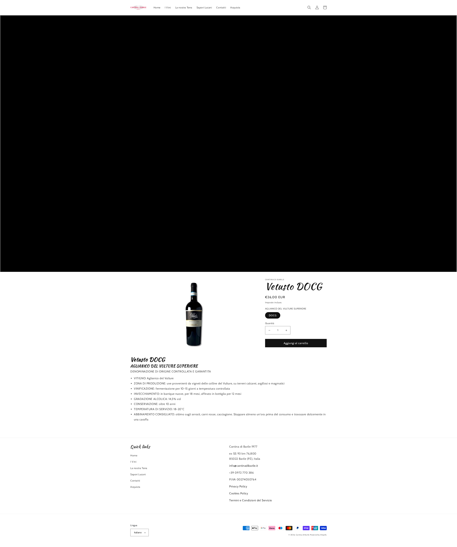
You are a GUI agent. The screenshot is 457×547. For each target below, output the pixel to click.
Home (133, 455)
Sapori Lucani (138, 474)
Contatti (135, 480)
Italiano (138, 532)
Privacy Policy (238, 486)
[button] (309, 7)
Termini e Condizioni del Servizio (250, 500)
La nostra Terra (138, 468)
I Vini (133, 461)
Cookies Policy (238, 493)
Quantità (269, 323)
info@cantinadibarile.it (243, 465)
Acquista (135, 486)
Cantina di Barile (303, 535)
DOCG (273, 315)
